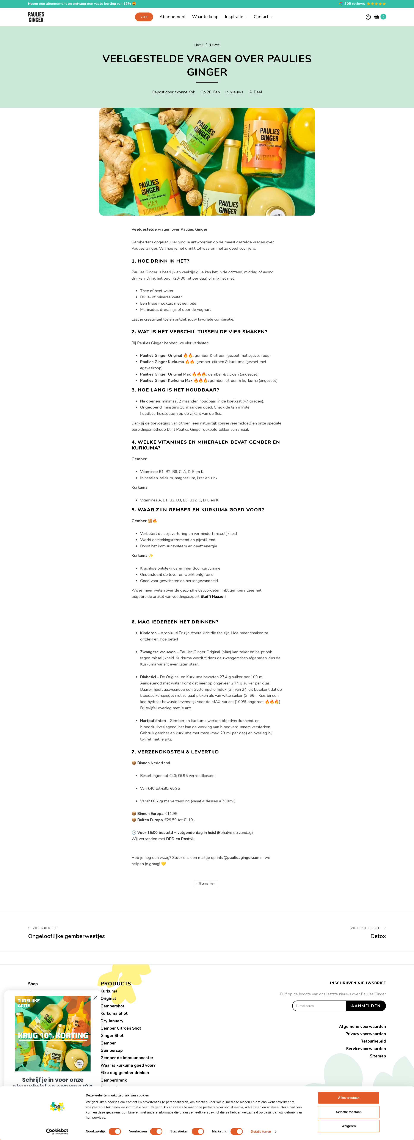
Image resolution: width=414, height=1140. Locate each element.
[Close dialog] (95, 998)
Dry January (111, 1021)
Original (108, 998)
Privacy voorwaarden (365, 1034)
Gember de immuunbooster (126, 1058)
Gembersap (111, 1050)
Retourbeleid (373, 1041)
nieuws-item (207, 884)
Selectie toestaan (349, 1112)
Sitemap (378, 1056)
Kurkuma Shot (114, 1013)
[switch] (156, 1131)
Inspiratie (234, 17)
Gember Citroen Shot (120, 1028)
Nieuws (236, 92)
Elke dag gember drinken (124, 1073)
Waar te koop (205, 17)
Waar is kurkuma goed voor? (127, 1065)
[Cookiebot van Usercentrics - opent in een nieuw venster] (57, 1131)
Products (115, 984)
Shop (144, 17)
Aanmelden (366, 1005)
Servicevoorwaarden (366, 1049)
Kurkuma (109, 991)
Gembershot (112, 1006)
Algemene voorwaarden (362, 1026)
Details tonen (261, 1131)
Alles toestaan (348, 1097)
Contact (261, 17)
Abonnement (173, 17)
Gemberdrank (113, 1080)
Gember (108, 1043)
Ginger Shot (112, 1035)
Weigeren (349, 1126)
